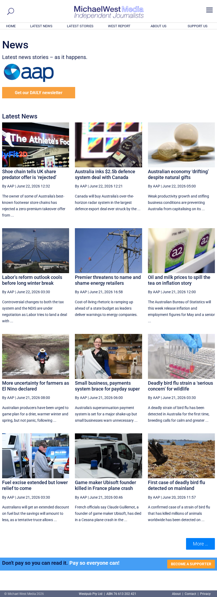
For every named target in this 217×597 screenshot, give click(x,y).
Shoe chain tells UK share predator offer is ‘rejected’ (29, 174)
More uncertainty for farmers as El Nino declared (35, 386)
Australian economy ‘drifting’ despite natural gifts (178, 174)
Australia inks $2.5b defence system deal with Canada (105, 174)
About (177, 594)
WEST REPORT (119, 26)
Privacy (205, 594)
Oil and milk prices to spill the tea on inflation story (179, 280)
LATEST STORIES (80, 26)
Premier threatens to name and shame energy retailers (108, 280)
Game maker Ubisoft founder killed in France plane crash (105, 485)
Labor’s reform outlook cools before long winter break (32, 280)
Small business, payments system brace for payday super (107, 386)
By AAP (8, 186)
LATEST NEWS (41, 26)
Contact (190, 594)
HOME (11, 26)
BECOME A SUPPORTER (191, 564)
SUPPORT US (197, 26)
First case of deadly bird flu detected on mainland (176, 485)
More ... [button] (200, 544)
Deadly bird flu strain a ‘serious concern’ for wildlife (180, 386)
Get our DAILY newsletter (38, 92)
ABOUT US (158, 26)
